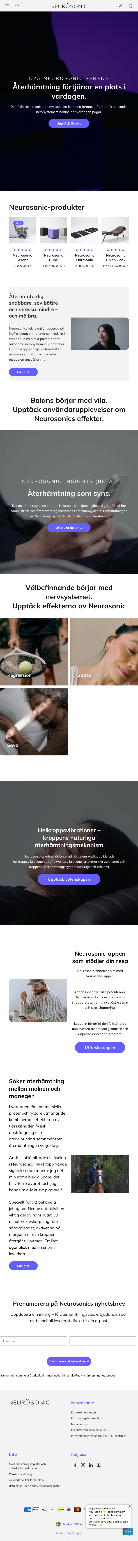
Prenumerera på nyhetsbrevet (69, 1361)
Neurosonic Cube (53, 257)
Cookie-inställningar (22, 1474)
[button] (7, 5)
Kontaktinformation (83, 1412)
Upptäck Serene (69, 123)
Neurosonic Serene (22, 257)
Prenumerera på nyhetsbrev (88, 1430)
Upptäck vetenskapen (69, 879)
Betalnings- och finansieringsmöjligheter (35, 1486)
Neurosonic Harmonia (84, 257)
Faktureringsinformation (86, 1418)
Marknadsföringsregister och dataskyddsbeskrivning (27, 1466)
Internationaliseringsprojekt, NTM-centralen (98, 1435)
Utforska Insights (69, 527)
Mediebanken (79, 1424)
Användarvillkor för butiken (26, 1480)
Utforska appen (100, 1047)
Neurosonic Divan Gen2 (116, 257)
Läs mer (23, 372)
